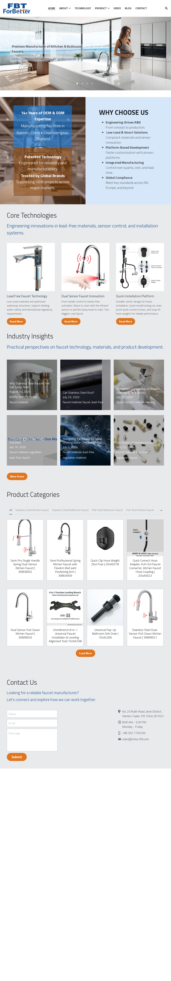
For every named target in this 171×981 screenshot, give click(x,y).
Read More (16, 321)
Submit (17, 756)
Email (12, 723)
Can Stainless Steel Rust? (78, 392)
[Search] (166, 8)
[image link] (31, 267)
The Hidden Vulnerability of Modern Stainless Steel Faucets (137, 391)
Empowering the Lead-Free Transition (26, 440)
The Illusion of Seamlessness (134, 442)
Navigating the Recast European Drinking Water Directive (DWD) (82, 440)
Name (12, 714)
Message (14, 733)
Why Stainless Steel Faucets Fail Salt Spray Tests (29, 385)
